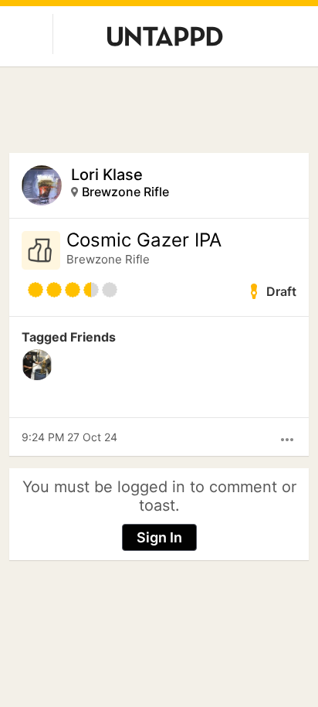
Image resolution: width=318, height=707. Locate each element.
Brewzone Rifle (125, 191)
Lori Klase (107, 174)
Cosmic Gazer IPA (144, 240)
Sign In (159, 537)
